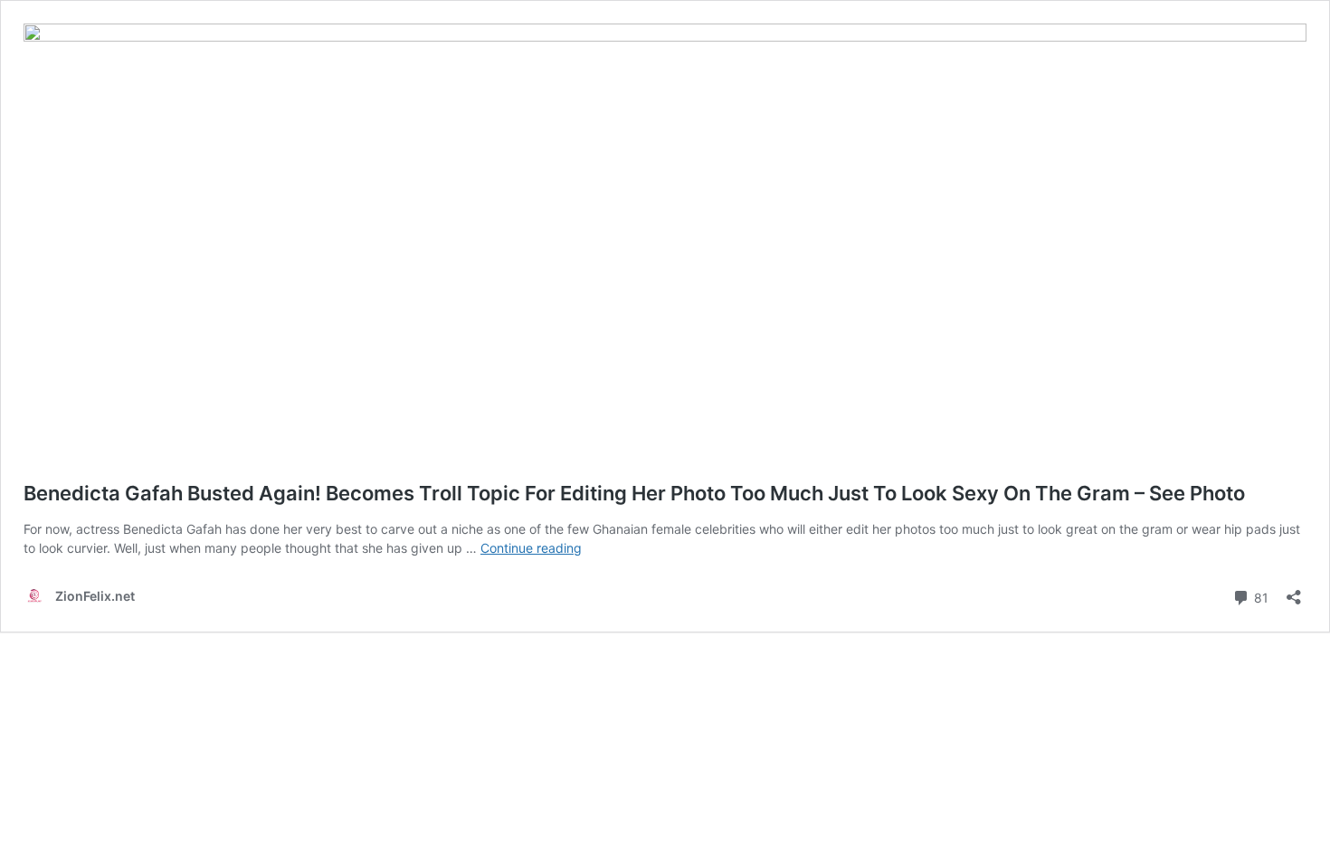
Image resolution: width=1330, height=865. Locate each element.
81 (1259, 596)
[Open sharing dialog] (1293, 591)
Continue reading (531, 548)
